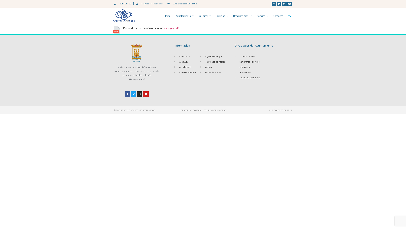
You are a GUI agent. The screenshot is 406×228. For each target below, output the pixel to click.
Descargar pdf (170, 28)
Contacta (278, 16)
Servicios (220, 16)
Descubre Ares (241, 16)
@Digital (203, 16)
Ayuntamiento (183, 16)
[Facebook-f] (274, 4)
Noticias (261, 16)
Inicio (167, 16)
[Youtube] (289, 4)
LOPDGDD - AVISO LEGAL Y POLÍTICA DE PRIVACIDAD (203, 110)
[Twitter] (279, 4)
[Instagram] (284, 4)
